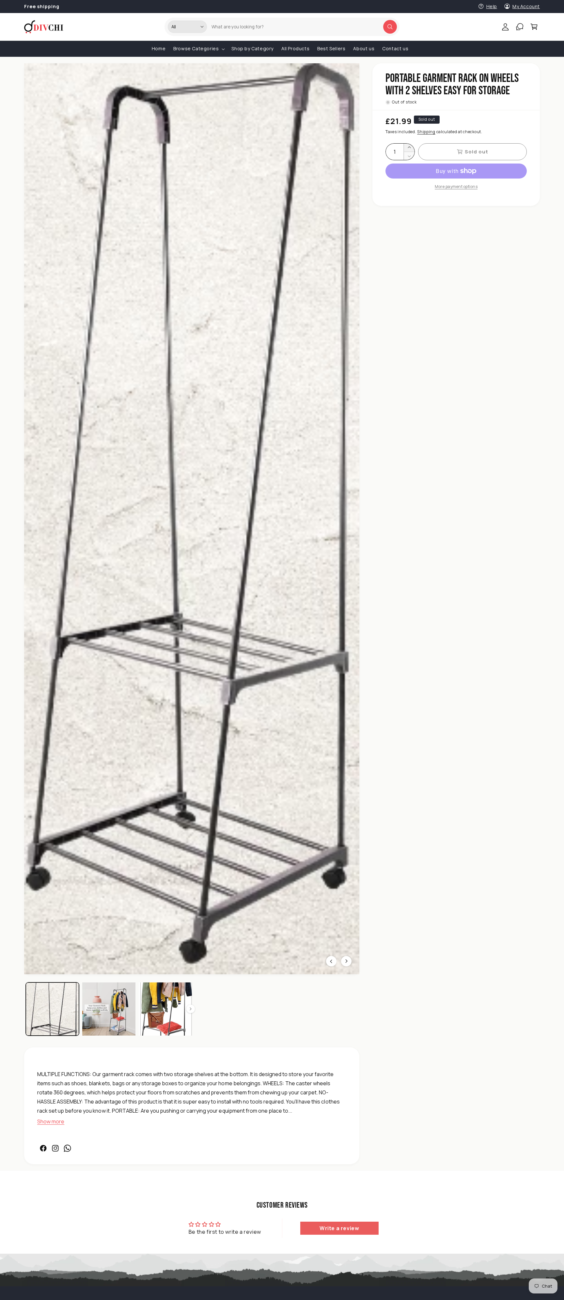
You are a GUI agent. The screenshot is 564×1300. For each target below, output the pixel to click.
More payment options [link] (456, 186)
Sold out (476, 151)
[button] (534, 27)
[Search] (390, 27)
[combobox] (302, 27)
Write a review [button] (339, 1228)
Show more (50, 1121)
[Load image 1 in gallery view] (52, 1009)
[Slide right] (190, 1009)
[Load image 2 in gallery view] (108, 1009)
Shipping (426, 131)
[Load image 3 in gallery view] (165, 1009)
